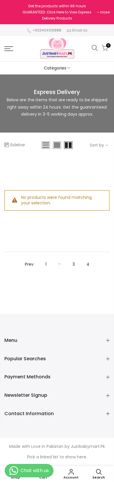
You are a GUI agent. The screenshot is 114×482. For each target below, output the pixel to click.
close (105, 12)
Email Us (79, 30)
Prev (29, 264)
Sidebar (17, 145)
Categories (55, 68)
